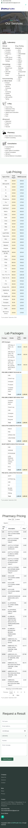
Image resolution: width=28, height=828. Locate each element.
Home (11, 20)
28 (13, 695)
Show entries (14, 519)
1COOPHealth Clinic (16, 822)
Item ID (4, 527)
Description (11, 528)
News (2, 791)
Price (24, 528)
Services (3, 780)
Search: (6, 523)
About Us (3, 777)
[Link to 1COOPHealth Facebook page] (26, 5)
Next (18, 695)
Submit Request (7, 759)
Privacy (3, 793)
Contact (3, 782)
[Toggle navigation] (25, 8)
